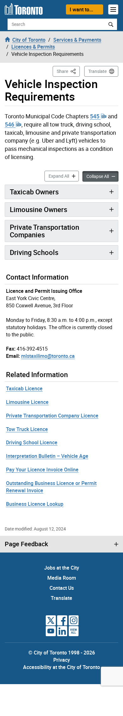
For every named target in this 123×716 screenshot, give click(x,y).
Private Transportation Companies (44, 230)
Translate (97, 71)
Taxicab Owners (34, 191)
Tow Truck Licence (27, 429)
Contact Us (62, 587)
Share (68, 71)
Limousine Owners (38, 209)
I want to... (81, 9)
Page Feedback (26, 544)
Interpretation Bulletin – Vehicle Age (47, 456)
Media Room (61, 577)
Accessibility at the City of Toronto (61, 667)
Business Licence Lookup (34, 503)
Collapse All (102, 176)
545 (95, 116)
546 (10, 124)
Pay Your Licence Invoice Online (42, 469)
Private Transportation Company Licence (52, 415)
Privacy (61, 659)
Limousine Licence (27, 402)
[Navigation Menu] (113, 9)
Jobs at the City (61, 567)
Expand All (64, 176)
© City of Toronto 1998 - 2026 (61, 652)
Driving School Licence (31, 442)
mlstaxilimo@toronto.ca (48, 355)
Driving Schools (34, 252)
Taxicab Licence (24, 388)
